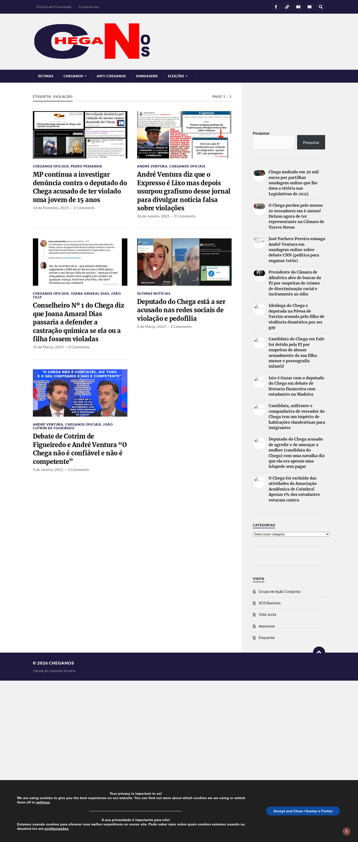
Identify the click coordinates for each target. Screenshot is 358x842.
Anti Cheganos (111, 76)
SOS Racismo (270, 602)
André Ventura (152, 166)
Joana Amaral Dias (90, 293)
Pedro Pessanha (86, 166)
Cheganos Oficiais (51, 166)
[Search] (320, 6)
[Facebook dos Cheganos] (276, 6)
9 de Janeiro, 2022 (48, 469)
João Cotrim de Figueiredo (73, 426)
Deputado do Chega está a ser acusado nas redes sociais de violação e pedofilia (181, 310)
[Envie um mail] (309, 6)
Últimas (45, 76)
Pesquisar (261, 133)
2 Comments (84, 208)
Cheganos (61, 663)
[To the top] (319, 652)
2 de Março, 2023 (151, 326)
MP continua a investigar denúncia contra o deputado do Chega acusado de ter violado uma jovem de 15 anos (80, 187)
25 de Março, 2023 (48, 347)
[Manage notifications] (346, 831)
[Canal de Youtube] (298, 6)
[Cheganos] (179, 41)
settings (43, 802)
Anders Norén (62, 671)
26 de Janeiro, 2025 (153, 216)
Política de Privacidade (54, 7)
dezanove (267, 626)
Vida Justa (267, 614)
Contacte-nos (89, 7)
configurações (56, 829)
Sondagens (147, 76)
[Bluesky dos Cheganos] (287, 6)
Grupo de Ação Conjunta (279, 591)
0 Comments (185, 216)
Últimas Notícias (153, 293)
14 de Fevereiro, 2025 (51, 208)
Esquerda (266, 637)
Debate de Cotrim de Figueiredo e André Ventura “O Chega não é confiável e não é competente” (80, 448)
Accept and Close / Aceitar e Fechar (303, 811)
